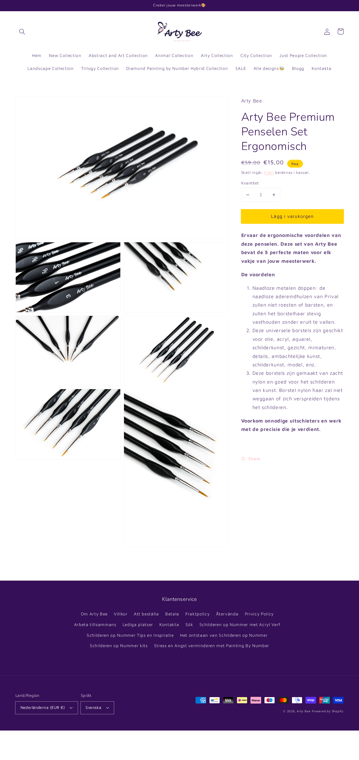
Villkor (121, 613)
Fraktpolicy (197, 613)
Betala (172, 613)
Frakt (269, 172)
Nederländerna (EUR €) (42, 707)
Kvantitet (250, 183)
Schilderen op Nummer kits (119, 645)
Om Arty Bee (94, 613)
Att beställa (146, 613)
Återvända (227, 613)
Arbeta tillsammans (95, 624)
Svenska (93, 707)
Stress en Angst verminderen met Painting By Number (211, 645)
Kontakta (169, 624)
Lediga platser (138, 624)
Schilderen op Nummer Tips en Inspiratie (130, 635)
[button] (22, 31)
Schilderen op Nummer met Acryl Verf (239, 624)
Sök (189, 624)
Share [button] (254, 458)
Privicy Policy (259, 613)
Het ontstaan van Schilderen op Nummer (224, 635)
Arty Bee (303, 711)
